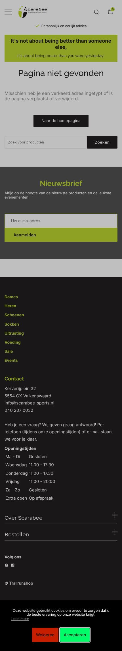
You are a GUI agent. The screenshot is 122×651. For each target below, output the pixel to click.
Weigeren (45, 634)
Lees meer (20, 619)
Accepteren (75, 634)
